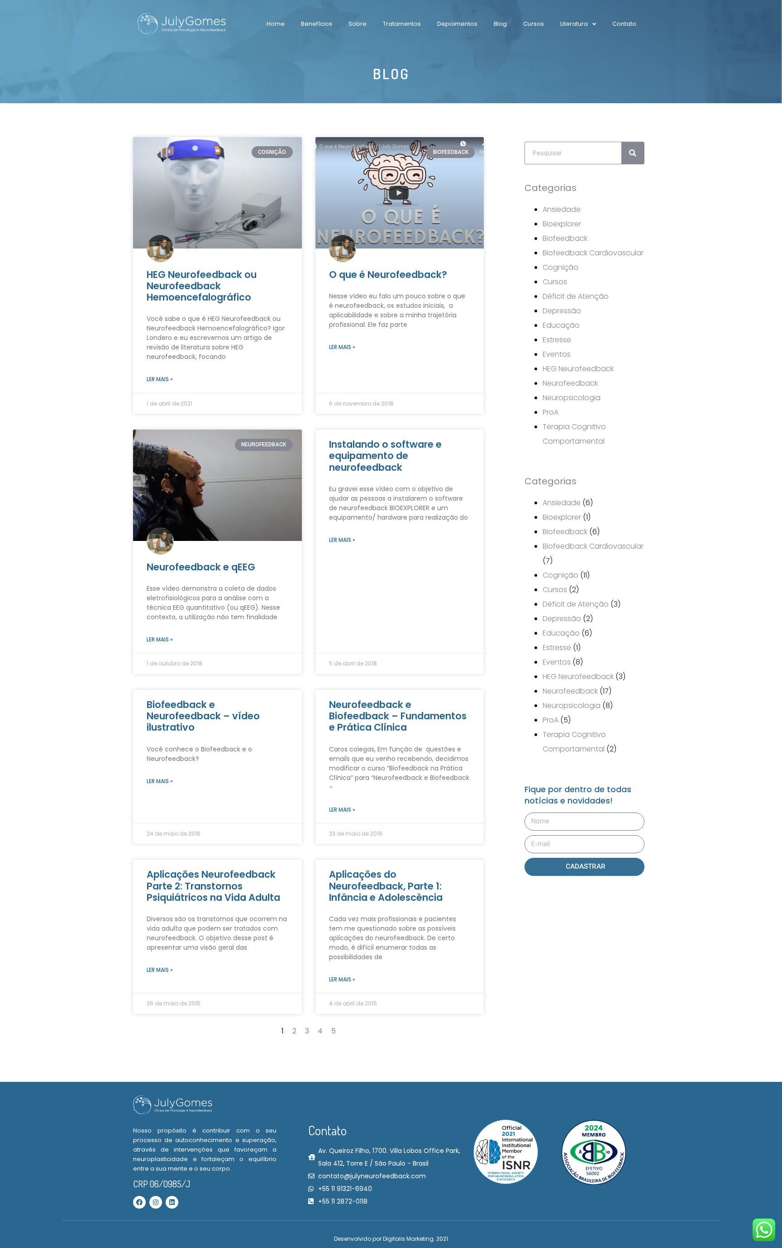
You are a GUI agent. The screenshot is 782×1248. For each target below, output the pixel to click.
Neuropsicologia (572, 397)
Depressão (562, 311)
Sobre (357, 23)
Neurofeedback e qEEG (201, 567)
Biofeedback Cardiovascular (593, 253)
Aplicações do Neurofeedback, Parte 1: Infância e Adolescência (386, 886)
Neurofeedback (570, 383)
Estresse (557, 340)
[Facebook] (139, 1202)
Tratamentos (402, 23)
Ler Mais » (160, 379)
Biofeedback (565, 238)
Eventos (557, 354)
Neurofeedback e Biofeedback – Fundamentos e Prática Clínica (398, 716)
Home (276, 23)
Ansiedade (562, 209)
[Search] (632, 153)
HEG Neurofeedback (578, 368)
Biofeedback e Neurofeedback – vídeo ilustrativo (203, 716)
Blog (500, 23)
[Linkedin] (172, 1202)
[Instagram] (155, 1202)
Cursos (533, 23)
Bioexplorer (562, 224)
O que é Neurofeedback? (388, 274)
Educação (561, 325)
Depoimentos (457, 23)
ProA (550, 412)
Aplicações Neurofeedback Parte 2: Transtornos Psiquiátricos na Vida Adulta (213, 886)
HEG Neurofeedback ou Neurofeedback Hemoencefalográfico (202, 286)
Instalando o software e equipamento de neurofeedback (385, 455)
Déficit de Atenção (576, 296)
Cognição (560, 267)
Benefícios (316, 23)
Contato (624, 23)
